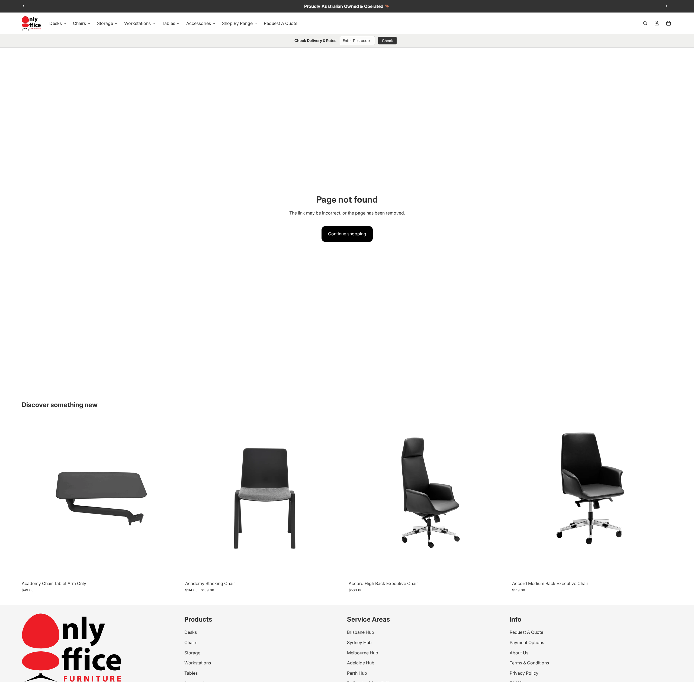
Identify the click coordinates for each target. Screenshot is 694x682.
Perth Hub (357, 673)
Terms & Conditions (529, 663)
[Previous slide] (24, 6)
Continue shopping (347, 233)
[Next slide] (666, 6)
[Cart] (668, 23)
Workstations (197, 663)
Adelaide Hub (360, 663)
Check (387, 40)
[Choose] (173, 570)
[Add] (500, 570)
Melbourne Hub (362, 652)
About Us (519, 652)
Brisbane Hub (360, 632)
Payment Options (527, 642)
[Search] (645, 23)
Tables (191, 673)
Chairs (190, 642)
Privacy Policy (524, 673)
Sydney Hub (359, 642)
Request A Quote (526, 632)
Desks (190, 632)
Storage (192, 652)
